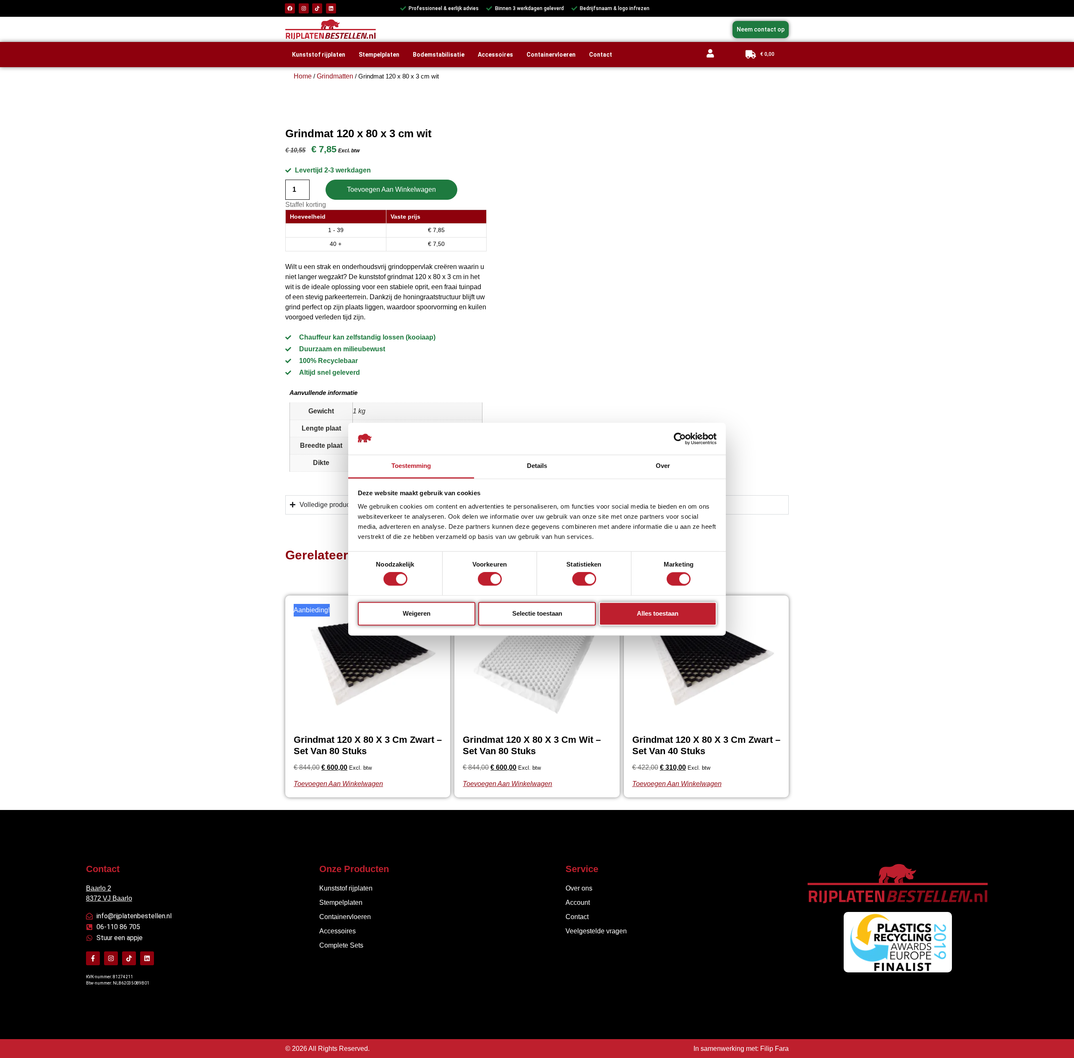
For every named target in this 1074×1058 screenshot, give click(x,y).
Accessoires (495, 54)
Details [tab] (537, 466)
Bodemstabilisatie (438, 54)
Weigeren (416, 613)
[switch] (490, 580)
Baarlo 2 (98, 888)
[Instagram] (304, 8)
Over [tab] (663, 466)
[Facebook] (290, 8)
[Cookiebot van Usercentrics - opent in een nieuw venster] (680, 438)
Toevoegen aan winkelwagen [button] (338, 783)
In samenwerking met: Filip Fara (741, 1048)
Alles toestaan (657, 613)
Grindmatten (335, 76)
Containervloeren (551, 54)
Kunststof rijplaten (318, 54)
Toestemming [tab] (411, 466)
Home (303, 76)
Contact (600, 54)
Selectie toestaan (537, 613)
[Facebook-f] (93, 958)
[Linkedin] (331, 8)
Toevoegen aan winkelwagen (391, 189)
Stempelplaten (379, 54)
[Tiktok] (317, 8)
